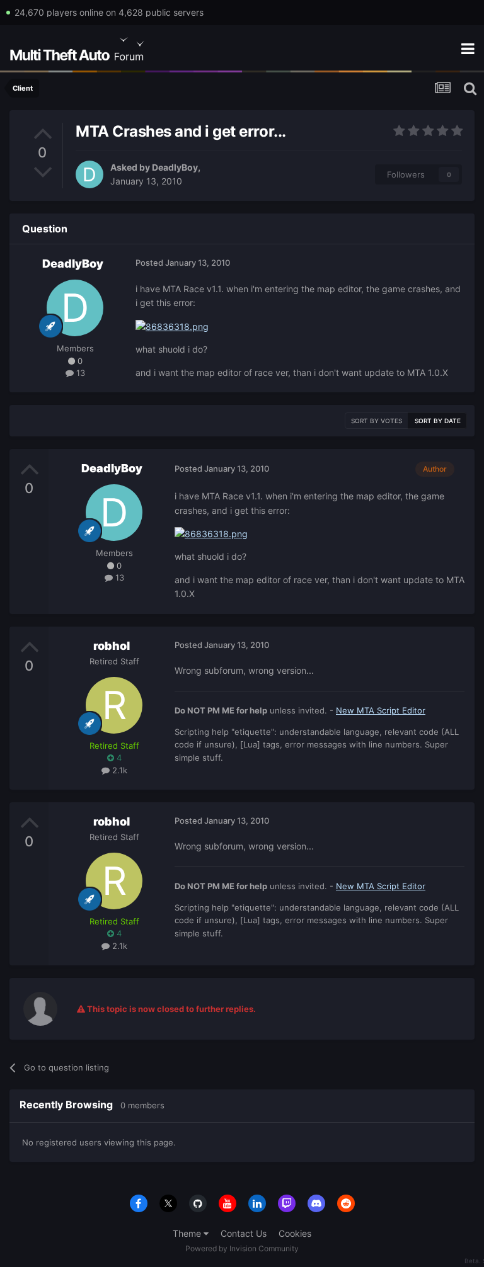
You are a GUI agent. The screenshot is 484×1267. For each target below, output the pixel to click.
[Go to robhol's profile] (114, 705)
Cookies (295, 1233)
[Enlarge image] (172, 326)
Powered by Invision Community (242, 1248)
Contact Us (244, 1233)
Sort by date (438, 420)
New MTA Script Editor (380, 710)
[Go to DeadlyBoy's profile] (89, 174)
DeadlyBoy (175, 167)
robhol (111, 645)
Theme (188, 1233)
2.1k (118, 770)
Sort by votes (376, 420)
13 (79, 373)
